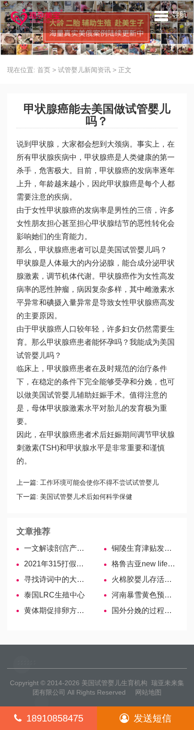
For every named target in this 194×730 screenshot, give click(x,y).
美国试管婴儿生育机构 (114, 683)
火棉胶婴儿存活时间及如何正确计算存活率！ (145, 579)
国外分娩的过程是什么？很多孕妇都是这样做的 (145, 610)
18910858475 (54, 718)
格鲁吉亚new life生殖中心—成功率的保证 (145, 564)
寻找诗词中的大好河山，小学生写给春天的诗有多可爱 (57, 579)
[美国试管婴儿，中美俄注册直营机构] (36, 16)
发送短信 (152, 718)
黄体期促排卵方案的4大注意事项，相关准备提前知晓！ (57, 610)
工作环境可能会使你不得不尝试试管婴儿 (99, 482)
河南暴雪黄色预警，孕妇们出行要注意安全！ (145, 595)
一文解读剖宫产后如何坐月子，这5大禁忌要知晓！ (57, 548)
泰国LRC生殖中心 (54, 595)
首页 (43, 70)
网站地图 (148, 692)
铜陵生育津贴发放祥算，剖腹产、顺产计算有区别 (145, 548)
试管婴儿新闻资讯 (84, 70)
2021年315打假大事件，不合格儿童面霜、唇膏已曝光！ (57, 564)
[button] (170, 14)
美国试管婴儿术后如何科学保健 (86, 496)
